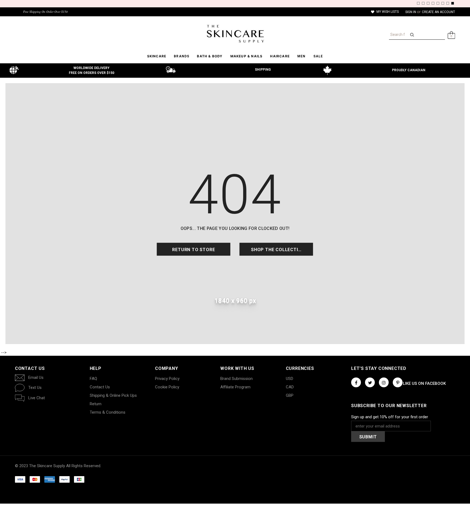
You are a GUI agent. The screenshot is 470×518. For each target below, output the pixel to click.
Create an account (438, 12)
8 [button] (452, 3)
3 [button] (428, 3)
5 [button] (438, 3)
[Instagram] (384, 382)
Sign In (411, 12)
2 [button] (423, 3)
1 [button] (418, 3)
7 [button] (447, 3)
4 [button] (433, 3)
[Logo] (235, 34)
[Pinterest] (398, 382)
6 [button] (442, 3)
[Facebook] (356, 382)
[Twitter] (370, 382)
